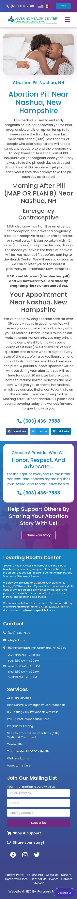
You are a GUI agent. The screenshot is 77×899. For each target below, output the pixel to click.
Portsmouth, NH (24, 606)
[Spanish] (48, 6)
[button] (17, 431)
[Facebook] (13, 855)
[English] (41, 6)
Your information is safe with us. (31, 786)
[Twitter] (37, 855)
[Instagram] (25, 855)
